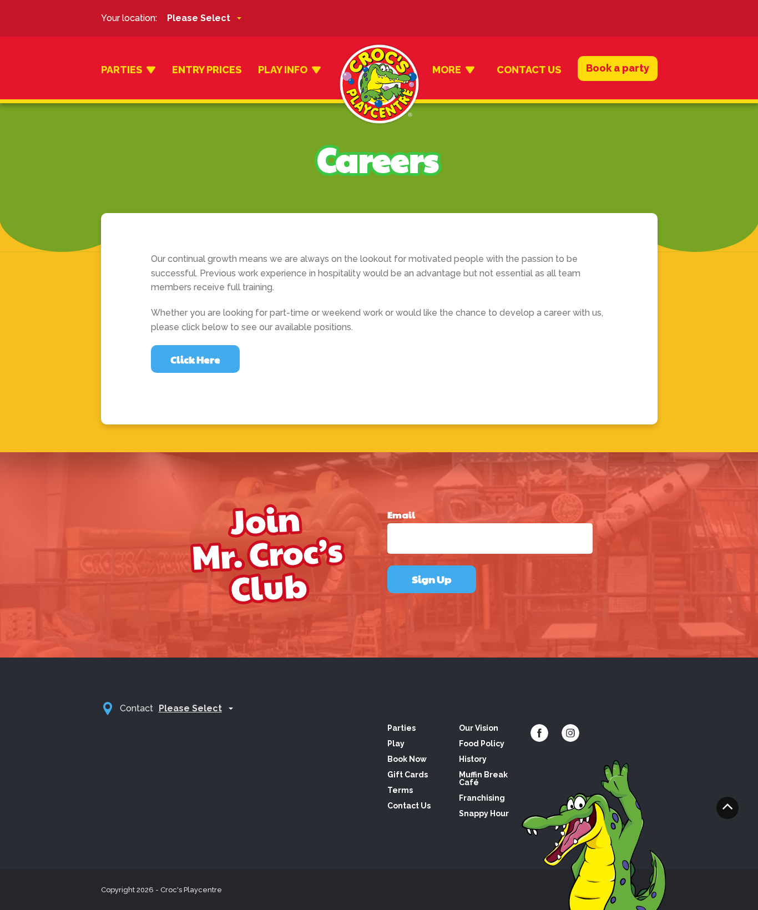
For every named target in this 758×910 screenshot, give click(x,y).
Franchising (482, 797)
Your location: (129, 18)
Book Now (407, 759)
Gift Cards (407, 774)
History (473, 759)
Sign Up (432, 579)
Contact (136, 708)
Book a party (617, 68)
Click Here (195, 359)
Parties (121, 69)
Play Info (282, 69)
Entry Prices (206, 69)
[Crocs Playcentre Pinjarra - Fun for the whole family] (379, 70)
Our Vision (478, 728)
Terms (400, 790)
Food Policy (481, 743)
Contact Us (529, 69)
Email (401, 514)
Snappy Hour (484, 813)
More (446, 69)
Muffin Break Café (483, 778)
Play (396, 743)
